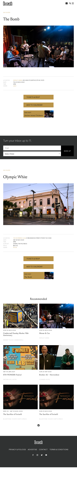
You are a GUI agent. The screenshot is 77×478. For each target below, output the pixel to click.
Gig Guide (6, 12)
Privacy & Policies (17, 450)
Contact (43, 450)
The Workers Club (19, 238)
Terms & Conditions (59, 450)
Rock (15, 247)
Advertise (32, 450)
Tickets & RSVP (33, 97)
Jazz (14, 86)
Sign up (67, 151)
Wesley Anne (17, 80)
